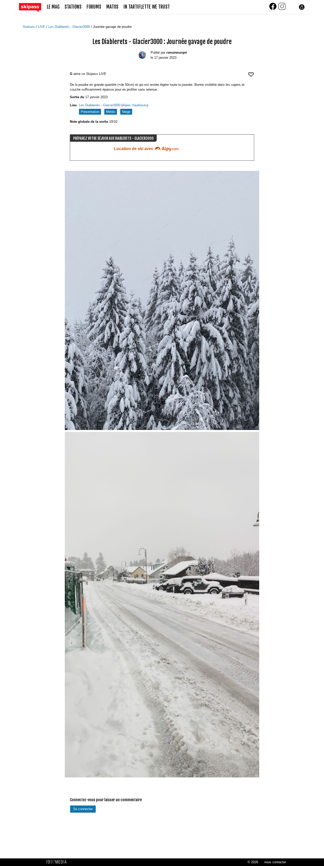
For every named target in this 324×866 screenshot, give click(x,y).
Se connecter (83, 809)
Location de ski (134, 149)
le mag (53, 7)
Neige (126, 112)
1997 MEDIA (58, 861)
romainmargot (176, 52)
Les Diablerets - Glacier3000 (69, 27)
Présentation (90, 112)
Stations (29, 27)
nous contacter (275, 862)
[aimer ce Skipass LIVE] (251, 76)
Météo (110, 112)
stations (73, 7)
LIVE (42, 27)
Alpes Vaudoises (135, 105)
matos (112, 7)
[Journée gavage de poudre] (162, 300)
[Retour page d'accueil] (33, 7)
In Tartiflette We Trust (147, 7)
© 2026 (253, 862)
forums (94, 7)
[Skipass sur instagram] (282, 9)
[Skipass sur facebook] (273, 9)
